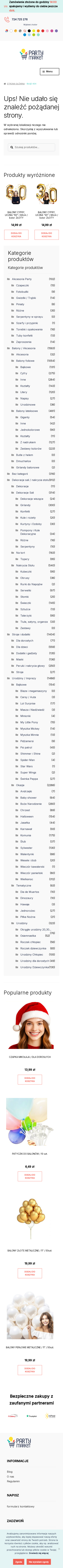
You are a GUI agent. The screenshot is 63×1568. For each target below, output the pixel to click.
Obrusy (24, 578)
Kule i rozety (28, 517)
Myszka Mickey (29, 728)
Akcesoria (22, 354)
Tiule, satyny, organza (34, 621)
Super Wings (28, 772)
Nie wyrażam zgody (39, 1562)
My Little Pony (29, 722)
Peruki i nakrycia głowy (30, 665)
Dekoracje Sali (25, 492)
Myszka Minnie (29, 734)
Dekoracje (22, 486)
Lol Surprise (27, 703)
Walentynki (27, 854)
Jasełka (25, 822)
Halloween (26, 816)
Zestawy (25, 628)
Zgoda (18, 1562)
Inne (23, 379)
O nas (10, 1476)
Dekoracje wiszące (31, 498)
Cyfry (23, 373)
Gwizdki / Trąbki (26, 298)
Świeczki (25, 603)
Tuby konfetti (24, 335)
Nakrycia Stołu (25, 565)
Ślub (23, 841)
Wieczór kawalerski (32, 866)
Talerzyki (26, 615)
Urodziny (21, 923)
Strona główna (16, 84)
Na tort (20, 552)
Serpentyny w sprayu (29, 316)
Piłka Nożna (27, 916)
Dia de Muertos (29, 891)
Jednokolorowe (30, 429)
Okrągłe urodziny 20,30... (35, 929)
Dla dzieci (22, 647)
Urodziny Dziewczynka (34, 967)
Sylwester (26, 847)
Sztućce (25, 609)
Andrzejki (26, 791)
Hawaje (24, 904)
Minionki (25, 716)
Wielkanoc (26, 879)
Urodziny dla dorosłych (34, 960)
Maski (19, 659)
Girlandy (25, 505)
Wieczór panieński (31, 873)
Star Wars (26, 766)
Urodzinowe (27, 404)
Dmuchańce (23, 461)
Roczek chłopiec (30, 942)
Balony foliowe (25, 360)
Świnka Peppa (29, 778)
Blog (9, 1471)
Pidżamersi (27, 741)
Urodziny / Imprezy (24, 678)
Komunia (25, 835)
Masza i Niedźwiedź (32, 709)
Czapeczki (22, 285)
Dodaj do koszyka (16, 234)
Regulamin (13, 1481)
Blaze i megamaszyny (33, 691)
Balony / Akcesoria (23, 348)
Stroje (19, 672)
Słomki (24, 596)
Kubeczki (26, 571)
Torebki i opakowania (29, 329)
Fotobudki (22, 291)
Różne (20, 310)
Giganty (25, 417)
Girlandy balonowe (27, 467)
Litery (23, 392)
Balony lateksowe (27, 411)
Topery (24, 559)
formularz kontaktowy (20, 1506)
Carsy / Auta (28, 697)
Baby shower (28, 797)
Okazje (20, 785)
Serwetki (25, 590)
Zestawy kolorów (31, 448)
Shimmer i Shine (30, 753)
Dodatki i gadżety (26, 653)
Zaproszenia (23, 342)
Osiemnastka (28, 935)
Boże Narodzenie (31, 803)
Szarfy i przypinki (27, 323)
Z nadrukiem (28, 442)
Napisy (24, 398)
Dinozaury (26, 898)
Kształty (25, 386)
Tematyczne (23, 885)
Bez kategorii (20, 473)
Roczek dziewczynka (33, 948)
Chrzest (25, 810)
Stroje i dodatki (21, 634)
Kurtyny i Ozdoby (31, 524)
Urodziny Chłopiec (31, 954)
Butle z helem (24, 455)
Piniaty (20, 304)
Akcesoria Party (22, 279)
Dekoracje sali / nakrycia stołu (30, 480)
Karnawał (26, 829)
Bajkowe (25, 367)
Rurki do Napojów (31, 584)
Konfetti (25, 511)
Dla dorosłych (24, 640)
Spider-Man (27, 760)
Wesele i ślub (28, 860)
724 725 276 (20, 19)
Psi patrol (26, 747)
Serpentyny (27, 546)
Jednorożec (27, 910)
